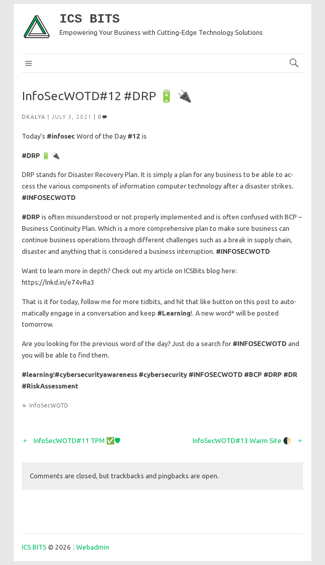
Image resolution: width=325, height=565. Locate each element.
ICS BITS (89, 19)
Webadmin (92, 547)
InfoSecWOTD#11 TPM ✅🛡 (77, 440)
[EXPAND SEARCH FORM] (294, 63)
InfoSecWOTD (49, 405)
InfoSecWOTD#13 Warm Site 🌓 (242, 440)
